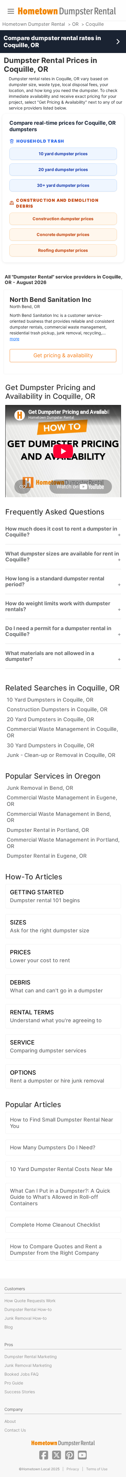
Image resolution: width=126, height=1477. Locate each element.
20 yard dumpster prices (63, 169)
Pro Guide (13, 1382)
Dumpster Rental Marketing (30, 1356)
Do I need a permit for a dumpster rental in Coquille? (58, 631)
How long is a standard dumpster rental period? (54, 581)
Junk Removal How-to (25, 1318)
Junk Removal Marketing (28, 1365)
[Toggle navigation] (11, 11)
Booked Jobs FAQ (21, 1374)
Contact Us (15, 1430)
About (10, 1421)
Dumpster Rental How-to (28, 1309)
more (14, 338)
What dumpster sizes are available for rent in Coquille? (62, 557)
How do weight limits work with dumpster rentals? (57, 606)
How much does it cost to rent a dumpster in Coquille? (61, 532)
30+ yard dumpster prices (63, 185)
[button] (44, 1454)
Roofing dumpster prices (63, 250)
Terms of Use (97, 1469)
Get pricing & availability (63, 355)
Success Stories (19, 1391)
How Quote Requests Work (30, 1300)
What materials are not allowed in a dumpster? (49, 656)
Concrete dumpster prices (63, 234)
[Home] (67, 12)
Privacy (73, 1469)
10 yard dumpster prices (63, 153)
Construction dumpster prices (63, 218)
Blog (8, 1326)
